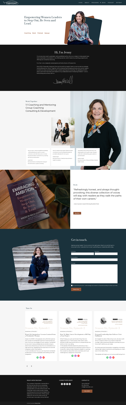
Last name (97, 251)
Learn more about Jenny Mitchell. (40, 397)
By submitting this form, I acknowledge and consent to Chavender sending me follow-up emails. (95, 285)
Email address (74, 257)
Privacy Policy (37, 403)
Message (73, 263)
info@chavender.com (87, 387)
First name (73, 251)
